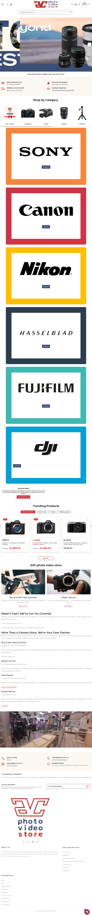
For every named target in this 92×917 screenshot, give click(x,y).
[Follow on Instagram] (28, 842)
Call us (9, 760)
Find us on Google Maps (59, 760)
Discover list (22, 606)
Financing (4, 892)
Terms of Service (6, 895)
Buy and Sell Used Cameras (23, 597)
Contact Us (66, 852)
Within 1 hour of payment (14, 90)
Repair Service (69, 597)
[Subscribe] (87, 786)
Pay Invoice (66, 867)
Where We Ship (5, 886)
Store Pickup (67, 864)
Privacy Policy (5, 901)
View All (45, 558)
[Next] (90, 44)
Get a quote (68, 606)
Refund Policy (5, 898)
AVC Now (66, 870)
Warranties (4, 889)
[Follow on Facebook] (24, 842)
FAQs (3, 880)
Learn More (4, 706)
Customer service (12, 765)
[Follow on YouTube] (33, 842)
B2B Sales (66, 855)
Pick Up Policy (5, 905)
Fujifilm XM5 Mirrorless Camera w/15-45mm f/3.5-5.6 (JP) (75, 543)
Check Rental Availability (9, 687)
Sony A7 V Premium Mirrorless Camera (13, 543)
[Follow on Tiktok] (37, 842)
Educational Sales (68, 858)
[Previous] (2, 44)
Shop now (46, 167)
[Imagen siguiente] (27, 527)
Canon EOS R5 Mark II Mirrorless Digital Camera (45, 543)
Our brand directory (23, 497)
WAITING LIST (59, 56)
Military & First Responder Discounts (74, 861)
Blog (2, 883)
